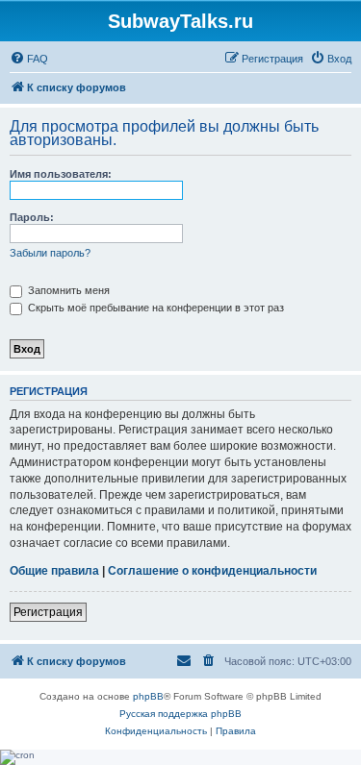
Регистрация (48, 612)
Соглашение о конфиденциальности (212, 571)
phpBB (148, 696)
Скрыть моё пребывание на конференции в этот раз (154, 307)
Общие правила (54, 571)
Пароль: (32, 217)
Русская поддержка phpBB (180, 713)
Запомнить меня (67, 290)
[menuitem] (29, 58)
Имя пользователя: (61, 174)
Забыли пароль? (50, 253)
